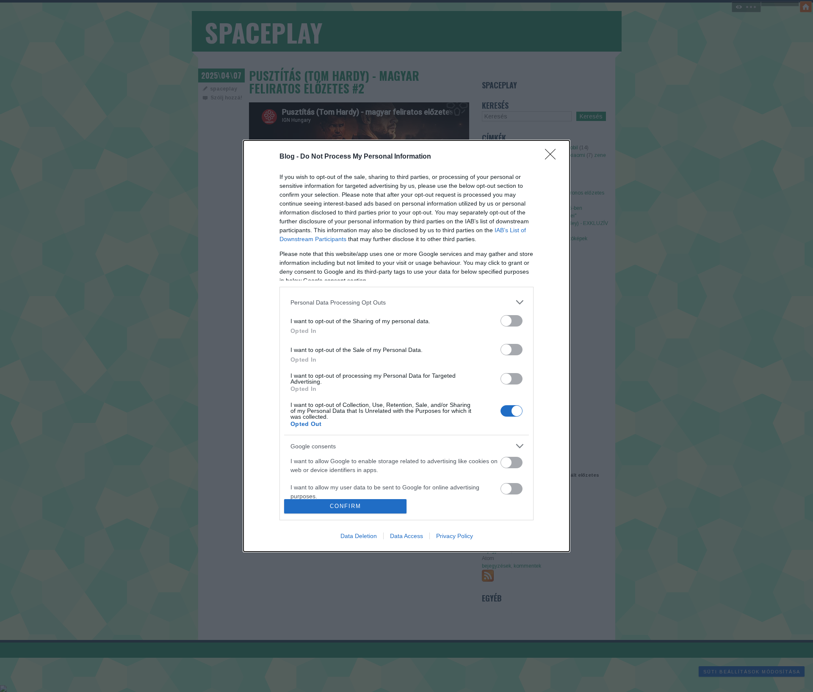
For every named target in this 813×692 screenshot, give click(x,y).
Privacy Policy (454, 536)
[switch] (512, 321)
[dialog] (406, 346)
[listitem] (406, 302)
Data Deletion (358, 536)
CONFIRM (345, 506)
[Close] (553, 157)
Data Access (406, 536)
